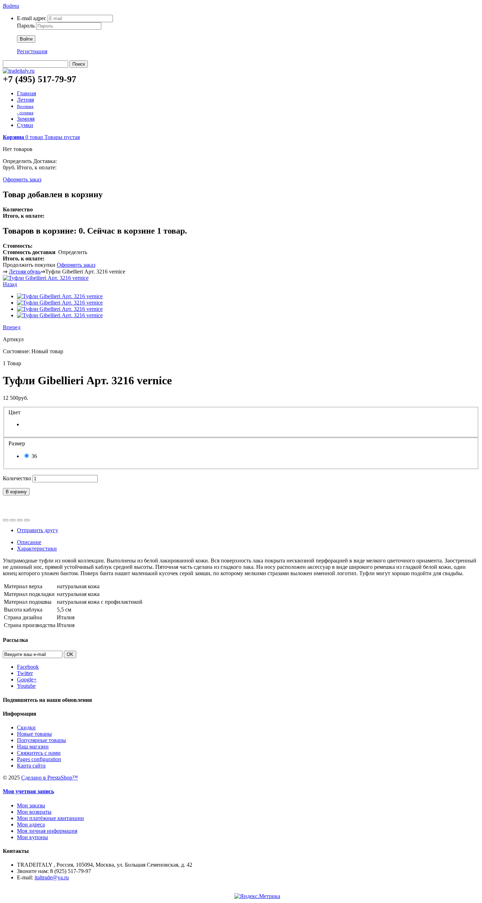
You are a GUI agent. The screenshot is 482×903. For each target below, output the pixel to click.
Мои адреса (31, 824)
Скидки (26, 727)
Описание (29, 542)
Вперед (11, 327)
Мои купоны (32, 837)
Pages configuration (39, 759)
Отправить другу (37, 530)
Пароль (26, 26)
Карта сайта (31, 766)
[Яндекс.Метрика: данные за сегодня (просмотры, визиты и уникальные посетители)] (257, 896)
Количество (17, 478)
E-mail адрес (31, 18)
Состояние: (17, 351)
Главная (26, 93)
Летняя (25, 100)
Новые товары (34, 734)
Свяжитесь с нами (39, 753)
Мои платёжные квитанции (50, 818)
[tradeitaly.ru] (19, 71)
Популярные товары (41, 740)
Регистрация (32, 51)
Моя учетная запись (28, 791)
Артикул (13, 339)
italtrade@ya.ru (52, 877)
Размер (17, 443)
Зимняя (26, 119)
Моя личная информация (47, 831)
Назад (10, 284)
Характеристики (37, 549)
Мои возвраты (34, 812)
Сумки (25, 125)
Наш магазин (33, 747)
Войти (26, 39)
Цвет (15, 412)
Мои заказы (31, 805)
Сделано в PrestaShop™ (49, 778)
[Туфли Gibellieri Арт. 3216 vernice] (46, 278)
